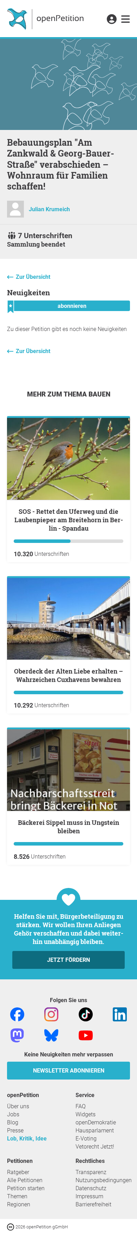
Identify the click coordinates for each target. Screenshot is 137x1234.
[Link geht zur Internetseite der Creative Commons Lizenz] (11, 1226)
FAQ (81, 1106)
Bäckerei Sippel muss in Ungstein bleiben (68, 826)
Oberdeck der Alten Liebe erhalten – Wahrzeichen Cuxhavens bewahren (68, 675)
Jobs (13, 1114)
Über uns (18, 1106)
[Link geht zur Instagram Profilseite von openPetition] (51, 1014)
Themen (17, 1196)
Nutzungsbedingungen (104, 1180)
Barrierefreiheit (93, 1204)
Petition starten (26, 1188)
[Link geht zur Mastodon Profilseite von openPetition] (17, 1035)
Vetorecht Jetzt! (95, 1146)
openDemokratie (96, 1122)
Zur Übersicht (33, 277)
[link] (125, 19)
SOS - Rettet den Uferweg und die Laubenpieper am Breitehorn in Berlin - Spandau (68, 519)
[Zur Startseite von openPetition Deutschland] (46, 18)
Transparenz (91, 1172)
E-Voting (86, 1138)
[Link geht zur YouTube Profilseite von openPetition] (86, 1035)
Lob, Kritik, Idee (27, 1138)
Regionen (18, 1204)
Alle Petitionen (25, 1180)
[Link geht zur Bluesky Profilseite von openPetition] (51, 1035)
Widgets (86, 1114)
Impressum (89, 1196)
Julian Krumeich (49, 209)
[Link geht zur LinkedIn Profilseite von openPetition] (120, 1014)
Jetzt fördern (68, 960)
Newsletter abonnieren (68, 1070)
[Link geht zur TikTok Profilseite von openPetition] (86, 1014)
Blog (12, 1122)
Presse (15, 1130)
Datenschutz (91, 1188)
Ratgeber (18, 1172)
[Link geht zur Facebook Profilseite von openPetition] (17, 1014)
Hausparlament (95, 1130)
